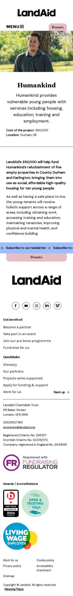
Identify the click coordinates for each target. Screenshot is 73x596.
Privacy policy (12, 566)
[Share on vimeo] (57, 306)
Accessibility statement (45, 568)
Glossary (10, 364)
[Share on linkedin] (47, 306)
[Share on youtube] (26, 306)
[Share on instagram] (36, 306)
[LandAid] (36, 12)
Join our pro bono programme (27, 341)
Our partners (13, 371)
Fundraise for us (16, 347)
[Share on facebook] (15, 306)
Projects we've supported (23, 378)
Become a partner (17, 327)
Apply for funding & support (25, 385)
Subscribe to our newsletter (27, 248)
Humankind (27, 95)
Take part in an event (19, 334)
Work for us (12, 392)
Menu (12, 26)
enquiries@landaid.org (19, 427)
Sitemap (8, 576)
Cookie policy (45, 560)
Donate (58, 27)
